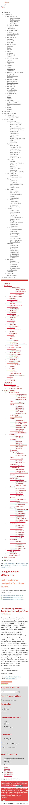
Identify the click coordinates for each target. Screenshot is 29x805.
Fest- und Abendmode (12, 58)
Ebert (5, 563)
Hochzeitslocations (22, 563)
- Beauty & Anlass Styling (14, 305)
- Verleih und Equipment (14, 373)
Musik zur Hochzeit (11, 93)
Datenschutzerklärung (8, 727)
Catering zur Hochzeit (15, 203)
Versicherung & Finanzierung (14, 104)
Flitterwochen (10, 62)
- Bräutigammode (12, 307)
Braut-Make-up (13, 161)
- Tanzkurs (10, 368)
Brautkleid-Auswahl (15, 149)
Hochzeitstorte (10, 88)
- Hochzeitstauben (12, 357)
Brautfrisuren (10, 39)
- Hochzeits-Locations (13, 287)
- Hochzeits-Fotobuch (17, 522)
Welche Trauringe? (14, 210)
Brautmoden (10, 42)
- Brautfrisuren (11, 310)
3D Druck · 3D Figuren (12, 25)
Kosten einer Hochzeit (15, 126)
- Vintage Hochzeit (17, 410)
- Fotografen (11, 336)
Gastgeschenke (10, 70)
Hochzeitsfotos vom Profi (16, 229)
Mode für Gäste (10, 74)
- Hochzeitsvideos (17, 516)
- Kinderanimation (12, 363)
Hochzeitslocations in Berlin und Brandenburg (14, 758)
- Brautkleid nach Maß (18, 427)
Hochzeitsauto (13, 264)
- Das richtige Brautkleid (18, 422)
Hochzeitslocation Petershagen (10, 565)
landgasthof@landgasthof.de (13, 676)
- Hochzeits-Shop (12, 356)
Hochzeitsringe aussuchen (16, 222)
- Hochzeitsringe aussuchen (19, 502)
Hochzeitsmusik (14, 247)
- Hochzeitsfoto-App (17, 515)
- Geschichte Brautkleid (18, 432)
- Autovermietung (12, 300)
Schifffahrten (13, 23)
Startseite (7, 12)
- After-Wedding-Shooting (19, 520)
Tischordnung (13, 142)
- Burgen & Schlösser (17, 289)
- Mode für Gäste (12, 345)
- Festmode (11, 328)
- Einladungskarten (17, 408)
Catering (9, 48)
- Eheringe (15, 501)
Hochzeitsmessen (9, 277)
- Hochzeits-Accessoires (18, 445)
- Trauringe (11, 370)
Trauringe (9, 98)
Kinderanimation (11, 91)
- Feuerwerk (11, 331)
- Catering (10, 319)
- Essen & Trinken (17, 480)
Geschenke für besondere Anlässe (15, 72)
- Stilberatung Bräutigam (18, 455)
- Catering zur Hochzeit (18, 481)
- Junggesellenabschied (13, 361)
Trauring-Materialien (15, 212)
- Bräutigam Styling (13, 308)
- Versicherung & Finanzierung (15, 375)
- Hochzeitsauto (16, 544)
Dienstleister (8, 14)
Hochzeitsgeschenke (15, 268)
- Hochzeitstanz (16, 529)
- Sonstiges (11, 366)
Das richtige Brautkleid (15, 147)
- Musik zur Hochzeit (13, 364)
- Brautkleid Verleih (13, 315)
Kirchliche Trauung (14, 187)
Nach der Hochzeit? (12, 275)
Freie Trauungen (11, 69)
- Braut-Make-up (16, 436)
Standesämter (8, 111)
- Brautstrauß (15, 541)
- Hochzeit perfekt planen (18, 394)
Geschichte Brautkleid (15, 157)
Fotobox (9, 67)
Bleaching (9, 32)
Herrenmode (10, 77)
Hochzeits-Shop (11, 84)
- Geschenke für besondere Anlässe (16, 343)
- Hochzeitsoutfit (16, 431)
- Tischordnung (16, 417)
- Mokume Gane (16, 494)
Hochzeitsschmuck (14, 224)
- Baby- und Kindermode (14, 301)
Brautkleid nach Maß (15, 152)
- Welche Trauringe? (17, 488)
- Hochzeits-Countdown (18, 396)
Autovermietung (11, 28)
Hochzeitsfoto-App (14, 235)
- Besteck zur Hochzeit (18, 485)
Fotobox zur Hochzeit (15, 238)
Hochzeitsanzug (14, 175)
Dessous (9, 51)
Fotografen (9, 65)
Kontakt (5, 721)
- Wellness (10, 378)
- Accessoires (11, 298)
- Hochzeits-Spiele (17, 525)
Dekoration (9, 49)
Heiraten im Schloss (15, 193)
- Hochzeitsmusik (16, 527)
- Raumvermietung (17, 293)
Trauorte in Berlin (11, 115)
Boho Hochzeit (13, 136)
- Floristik (10, 335)
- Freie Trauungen (12, 340)
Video (8, 105)
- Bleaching (11, 303)
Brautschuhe (10, 46)
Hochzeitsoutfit (13, 156)
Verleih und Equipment (12, 102)
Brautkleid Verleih (11, 44)
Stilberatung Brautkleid (15, 150)
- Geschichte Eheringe (18, 499)
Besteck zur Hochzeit (15, 207)
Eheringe (12, 221)
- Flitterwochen (12, 333)
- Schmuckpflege (16, 506)
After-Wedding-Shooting (16, 240)
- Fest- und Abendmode (14, 329)
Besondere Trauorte (10, 113)
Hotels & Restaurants (15, 20)
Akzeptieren (19, 785)
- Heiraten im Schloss (17, 471)
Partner (5, 724)
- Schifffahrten (16, 294)
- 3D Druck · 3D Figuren (14, 296)
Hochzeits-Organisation (12, 83)
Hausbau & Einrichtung (12, 76)
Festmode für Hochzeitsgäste (17, 171)
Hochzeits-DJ (13, 257)
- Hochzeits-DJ (16, 537)
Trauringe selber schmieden (16, 217)
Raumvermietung (14, 21)
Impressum (6, 726)
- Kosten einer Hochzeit (18, 397)
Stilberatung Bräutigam (15, 177)
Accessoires (10, 27)
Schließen (3, 800)
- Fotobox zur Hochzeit (18, 518)
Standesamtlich (13, 180)
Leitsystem (6, 2)
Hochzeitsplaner (14, 131)
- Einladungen (11, 324)
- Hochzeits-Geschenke (14, 350)
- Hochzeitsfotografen (17, 513)
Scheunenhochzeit (14, 198)
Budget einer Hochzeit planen (17, 128)
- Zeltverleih (11, 380)
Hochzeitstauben (11, 86)
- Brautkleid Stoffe (17, 429)
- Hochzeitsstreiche (17, 532)
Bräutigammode (11, 35)
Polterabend (10, 271)
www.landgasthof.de (11, 678)
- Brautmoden (11, 314)
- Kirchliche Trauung (17, 466)
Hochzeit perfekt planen (16, 122)
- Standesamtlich (16, 459)
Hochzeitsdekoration (15, 263)
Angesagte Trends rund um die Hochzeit (17, 139)
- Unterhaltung (11, 371)
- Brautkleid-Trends (17, 420)
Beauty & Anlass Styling (13, 34)
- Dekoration (11, 321)
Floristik (9, 63)
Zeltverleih (9, 109)
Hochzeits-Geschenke (12, 79)
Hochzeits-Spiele (14, 245)
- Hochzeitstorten (16, 483)
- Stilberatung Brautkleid (18, 425)
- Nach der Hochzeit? (13, 555)
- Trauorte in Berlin (13, 386)
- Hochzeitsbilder (16, 511)
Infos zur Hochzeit (9, 119)
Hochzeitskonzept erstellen (16, 129)
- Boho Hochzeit (16, 411)
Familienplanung (11, 55)
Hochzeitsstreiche (14, 252)
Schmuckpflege (13, 226)
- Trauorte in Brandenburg (14, 388)
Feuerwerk (9, 60)
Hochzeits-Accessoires (15, 168)
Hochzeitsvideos (14, 236)
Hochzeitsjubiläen (14, 256)
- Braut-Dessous (16, 446)
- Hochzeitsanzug (16, 453)
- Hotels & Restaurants (18, 291)
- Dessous (10, 322)
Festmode (9, 56)
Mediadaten (6, 723)
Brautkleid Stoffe (14, 154)
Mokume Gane (13, 215)
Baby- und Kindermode (12, 30)
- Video (10, 377)
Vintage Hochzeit (14, 135)
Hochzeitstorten (14, 205)
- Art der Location (17, 469)
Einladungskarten (14, 133)
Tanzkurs (9, 97)
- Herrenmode (11, 349)
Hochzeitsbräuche (14, 254)
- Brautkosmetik (12, 312)
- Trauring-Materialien (18, 490)
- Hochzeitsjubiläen (17, 536)
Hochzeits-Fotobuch (15, 242)
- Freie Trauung (16, 460)
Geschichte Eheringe (15, 219)
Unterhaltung (10, 100)
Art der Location (14, 191)
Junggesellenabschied (12, 90)
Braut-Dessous (13, 170)
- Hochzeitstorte (12, 359)
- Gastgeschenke (12, 342)
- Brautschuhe (11, 317)
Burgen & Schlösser (15, 18)
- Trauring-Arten (16, 492)
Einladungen (10, 53)
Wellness (9, 107)
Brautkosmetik (10, 41)
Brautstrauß (13, 261)
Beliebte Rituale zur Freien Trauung (16, 184)
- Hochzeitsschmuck (17, 504)
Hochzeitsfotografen (15, 233)
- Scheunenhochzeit (17, 476)
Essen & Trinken (14, 201)
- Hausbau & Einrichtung (14, 347)
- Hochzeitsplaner (16, 406)
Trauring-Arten (13, 213)
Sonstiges (9, 95)
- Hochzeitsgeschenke (18, 548)
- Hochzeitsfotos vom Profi (19, 509)
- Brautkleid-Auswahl (17, 424)
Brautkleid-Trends (14, 145)
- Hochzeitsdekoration (18, 543)
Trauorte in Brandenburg (13, 117)
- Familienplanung (12, 326)
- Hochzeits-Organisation (14, 354)
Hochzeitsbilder (14, 231)
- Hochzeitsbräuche (17, 534)
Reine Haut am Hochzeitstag (17, 163)
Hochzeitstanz (13, 249)
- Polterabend (11, 551)
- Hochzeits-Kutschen (13, 352)
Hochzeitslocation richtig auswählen (16, 195)
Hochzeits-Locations (12, 16)
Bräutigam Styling (11, 37)
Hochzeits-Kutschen (12, 81)
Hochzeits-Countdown (15, 124)
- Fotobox (10, 338)
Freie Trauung (13, 182)
